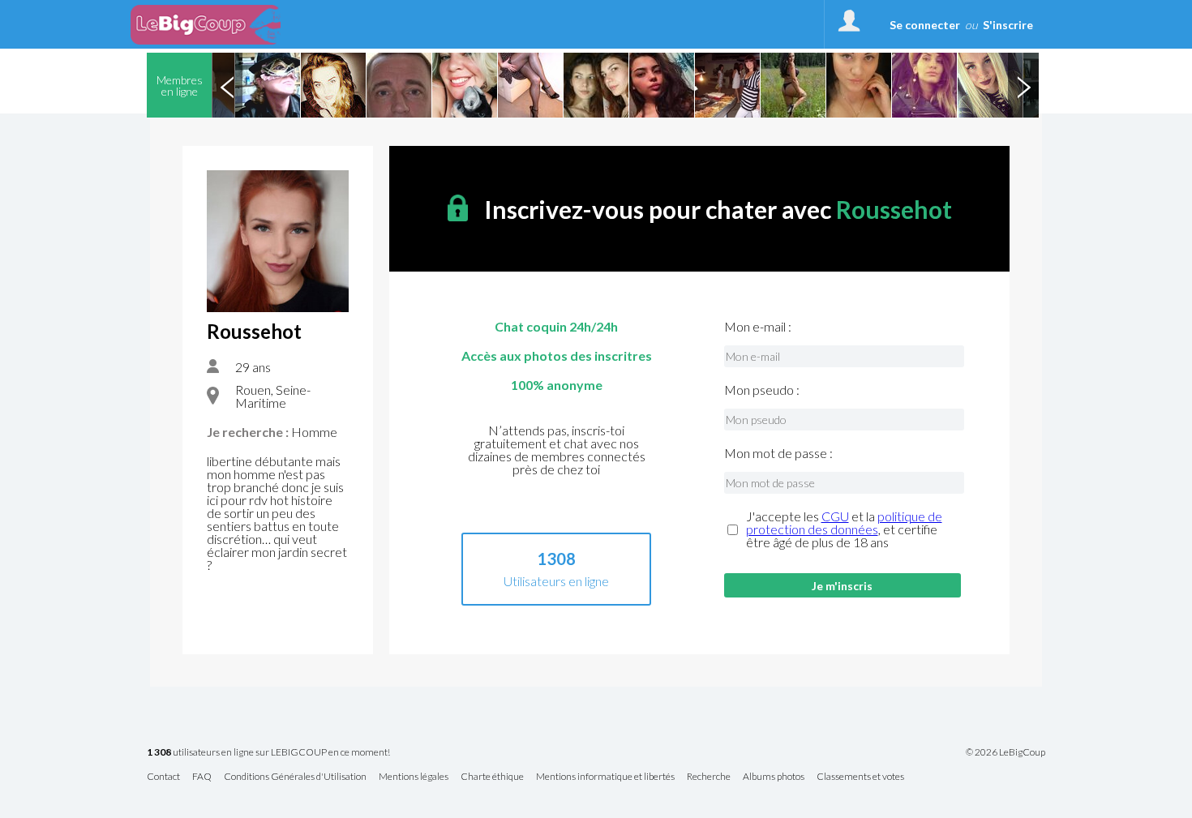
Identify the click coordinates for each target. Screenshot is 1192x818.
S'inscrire (1008, 25)
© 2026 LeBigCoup (1005, 752)
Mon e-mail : (757, 326)
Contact (163, 777)
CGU (835, 516)
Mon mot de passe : (778, 453)
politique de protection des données (844, 522)
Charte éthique (492, 777)
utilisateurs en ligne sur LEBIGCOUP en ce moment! (268, 752)
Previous (227, 85)
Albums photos (773, 777)
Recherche (709, 777)
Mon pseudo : (762, 389)
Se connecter (925, 25)
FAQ (202, 777)
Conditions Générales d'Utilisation (295, 777)
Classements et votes (860, 777)
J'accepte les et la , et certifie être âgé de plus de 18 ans (844, 529)
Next (1023, 85)
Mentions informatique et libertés (605, 777)
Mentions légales (413, 777)
